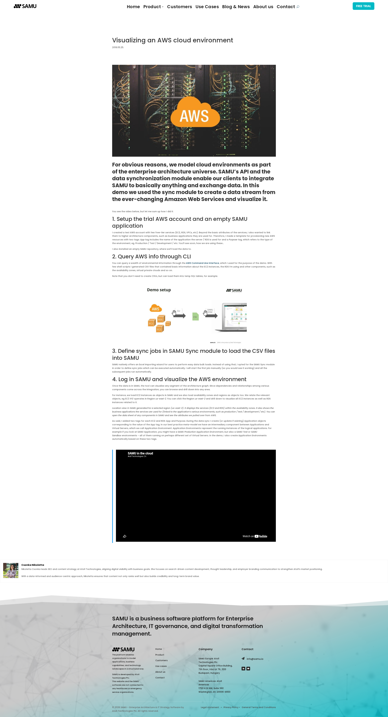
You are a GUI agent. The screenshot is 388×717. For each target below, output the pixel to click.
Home (133, 7)
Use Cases (207, 7)
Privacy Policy (231, 707)
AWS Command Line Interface (202, 263)
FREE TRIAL (363, 6)
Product (152, 7)
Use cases (161, 666)
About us (263, 7)
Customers (179, 7)
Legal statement (210, 707)
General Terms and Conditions (259, 707)
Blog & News (236, 7)
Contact (286, 7)
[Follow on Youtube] (248, 668)
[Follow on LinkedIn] (243, 668)
